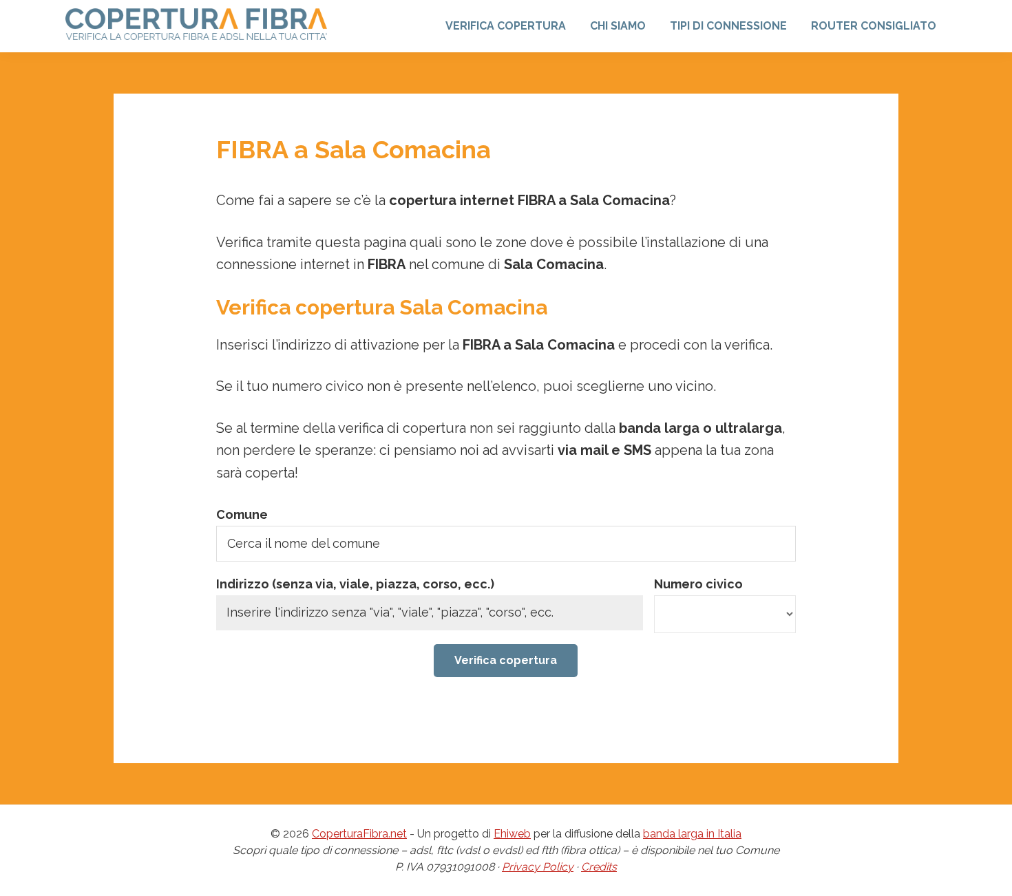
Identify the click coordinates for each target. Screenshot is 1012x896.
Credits (599, 866)
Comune (242, 514)
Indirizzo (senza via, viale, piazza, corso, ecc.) (355, 584)
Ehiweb (512, 833)
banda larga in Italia (692, 833)
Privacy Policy (537, 866)
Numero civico (698, 584)
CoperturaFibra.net (359, 833)
